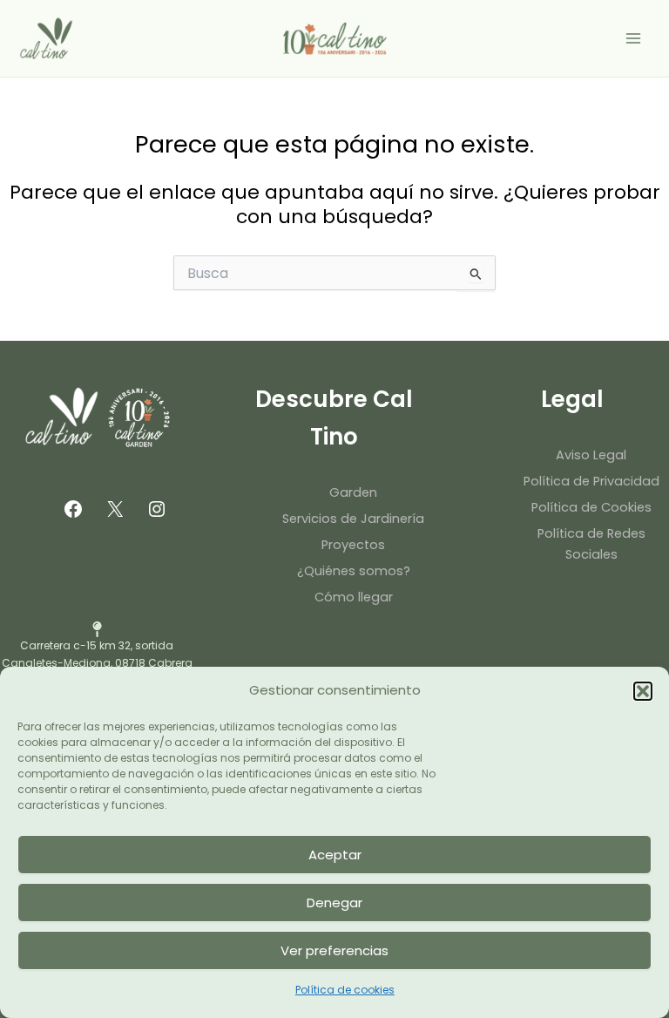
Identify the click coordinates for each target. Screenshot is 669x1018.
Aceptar (335, 854)
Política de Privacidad (591, 481)
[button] (643, 691)
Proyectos (353, 544)
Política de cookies (345, 989)
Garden (353, 492)
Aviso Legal (591, 455)
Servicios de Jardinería (353, 518)
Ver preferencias (334, 950)
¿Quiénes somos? (353, 571)
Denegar (334, 902)
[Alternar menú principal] (633, 38)
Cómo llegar (353, 597)
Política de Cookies (591, 507)
